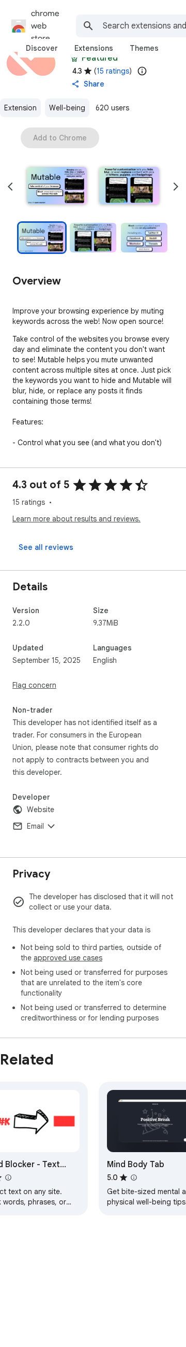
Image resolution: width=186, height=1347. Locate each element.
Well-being (67, 107)
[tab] (42, 48)
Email (35, 826)
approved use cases (68, 957)
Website (40, 809)
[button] (57, 186)
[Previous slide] (10, 186)
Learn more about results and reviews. (76, 518)
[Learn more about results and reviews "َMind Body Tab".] (133, 1177)
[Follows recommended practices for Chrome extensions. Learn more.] (74, 58)
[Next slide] (175, 186)
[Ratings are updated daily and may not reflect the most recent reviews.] (142, 71)
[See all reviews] (46, 547)
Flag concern (34, 685)
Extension (20, 107)
